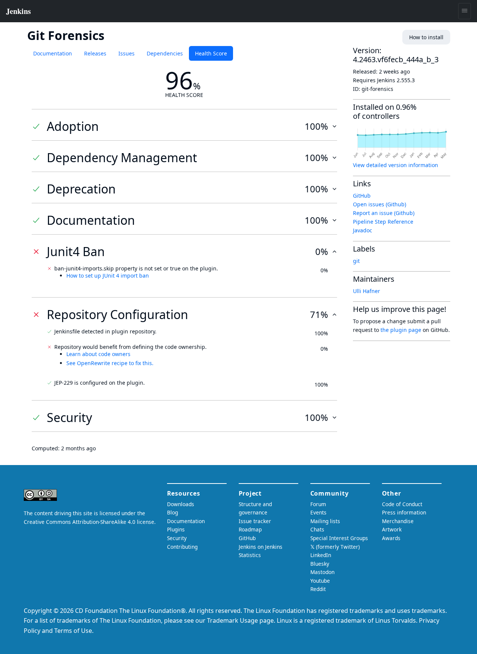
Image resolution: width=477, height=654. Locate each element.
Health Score (211, 53)
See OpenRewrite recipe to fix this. (109, 363)
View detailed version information (395, 165)
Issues (126, 53)
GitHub (362, 195)
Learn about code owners (98, 354)
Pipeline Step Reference (383, 221)
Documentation (52, 53)
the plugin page (400, 329)
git (356, 260)
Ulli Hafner (366, 291)
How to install (426, 37)
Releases (95, 53)
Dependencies (165, 53)
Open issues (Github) (379, 204)
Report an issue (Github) (383, 212)
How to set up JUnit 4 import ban (107, 275)
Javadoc (362, 230)
